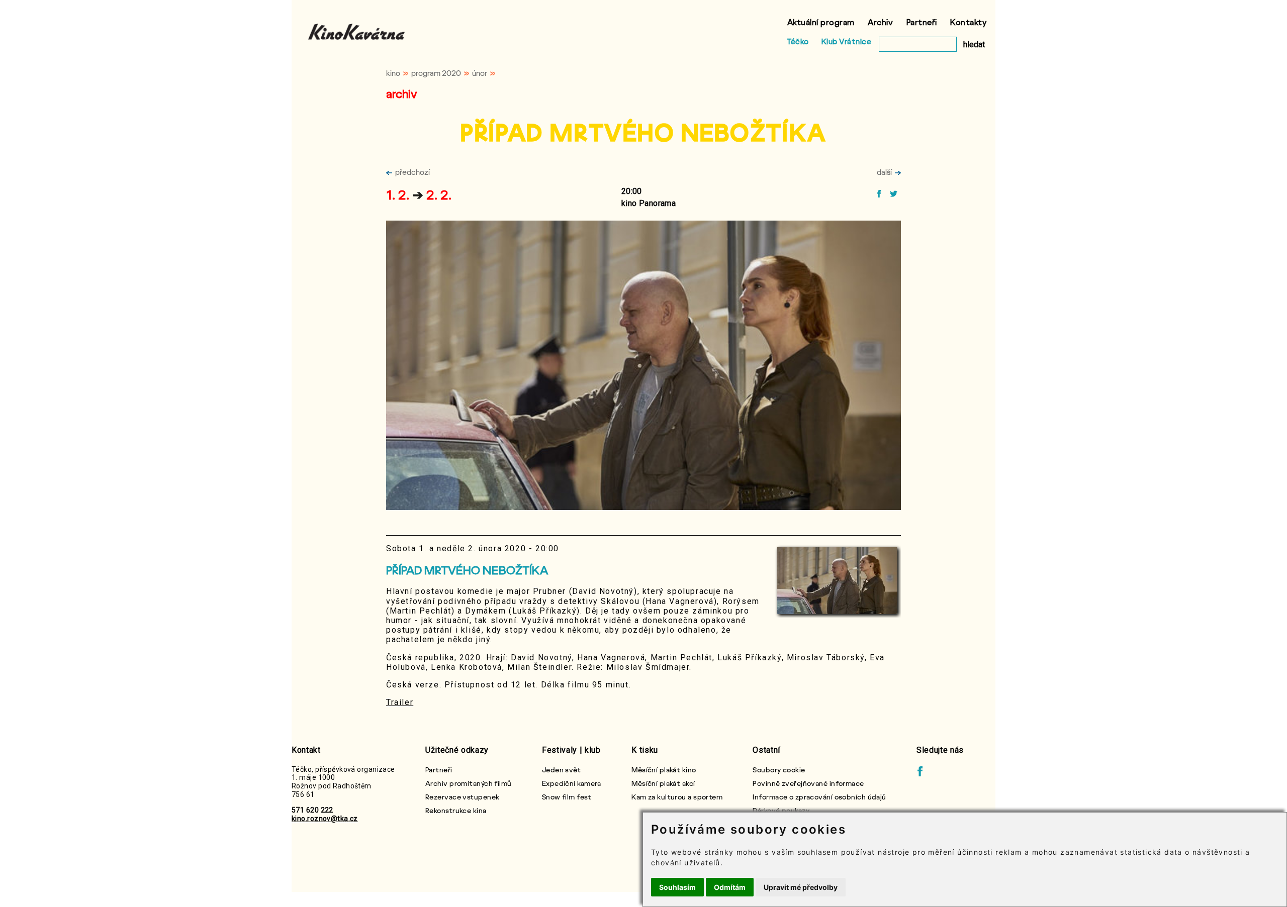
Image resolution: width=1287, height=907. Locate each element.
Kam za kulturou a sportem (676, 796)
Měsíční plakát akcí (663, 783)
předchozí (412, 171)
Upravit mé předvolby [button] (801, 887)
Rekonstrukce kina (455, 810)
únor (479, 72)
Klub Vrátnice (846, 41)
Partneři (921, 22)
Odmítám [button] (730, 887)
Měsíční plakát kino (663, 769)
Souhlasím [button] (677, 887)
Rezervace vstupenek (462, 796)
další (884, 171)
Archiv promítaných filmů (468, 783)
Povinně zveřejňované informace (808, 783)
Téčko (798, 41)
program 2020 (436, 72)
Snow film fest (566, 796)
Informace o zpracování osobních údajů (819, 796)
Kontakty (968, 22)
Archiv (880, 22)
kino (393, 72)
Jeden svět (561, 769)
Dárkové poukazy (781, 810)
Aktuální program (821, 22)
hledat (974, 44)
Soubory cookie (779, 769)
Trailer (399, 702)
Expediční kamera (571, 783)
